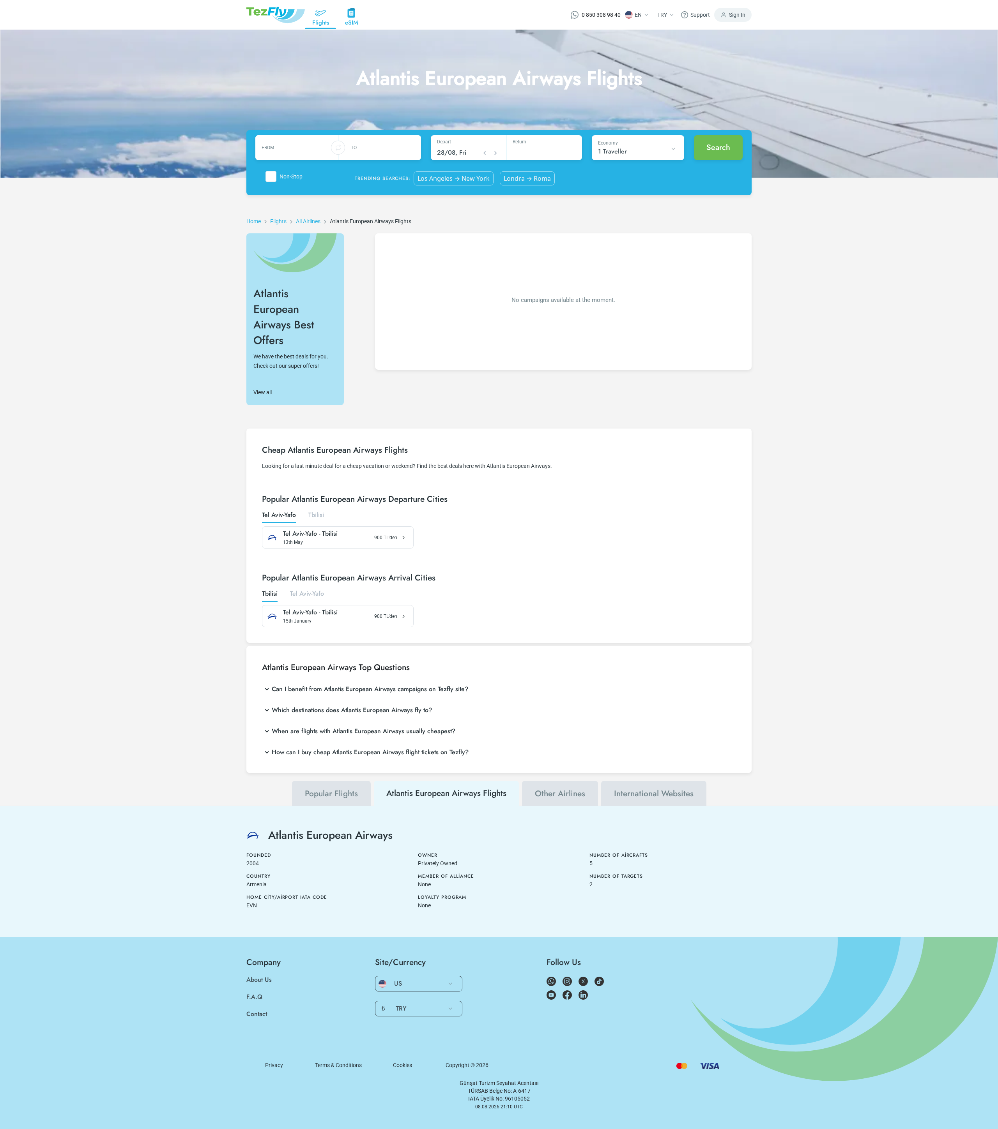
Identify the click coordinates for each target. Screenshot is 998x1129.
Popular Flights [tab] (331, 793)
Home (253, 221)
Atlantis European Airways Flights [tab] (446, 793)
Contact (256, 1013)
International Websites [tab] (654, 793)
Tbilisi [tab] (316, 515)
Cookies (402, 1065)
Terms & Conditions (338, 1065)
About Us (259, 979)
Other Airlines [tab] (560, 793)
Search (718, 147)
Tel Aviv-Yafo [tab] (279, 515)
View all (262, 392)
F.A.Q (254, 996)
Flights (278, 221)
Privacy (274, 1065)
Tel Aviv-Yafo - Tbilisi (310, 534)
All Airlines (308, 221)
